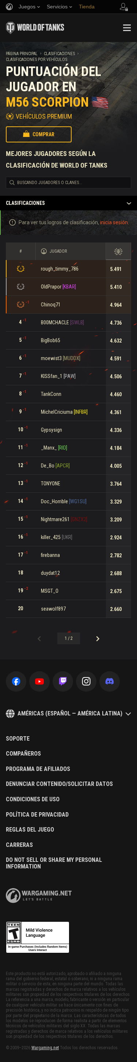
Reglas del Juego (30, 829)
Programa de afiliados (38, 769)
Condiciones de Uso (33, 799)
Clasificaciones (59, 53)
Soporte (18, 739)
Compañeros (23, 753)
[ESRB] (37, 937)
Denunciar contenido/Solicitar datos (59, 784)
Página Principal (22, 53)
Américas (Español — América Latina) (70, 713)
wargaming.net (39, 895)
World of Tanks (35, 28)
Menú (126, 28)
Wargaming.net (45, 1047)
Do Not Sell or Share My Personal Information (54, 863)
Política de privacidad (37, 814)
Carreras (19, 845)
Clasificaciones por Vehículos (36, 59)
